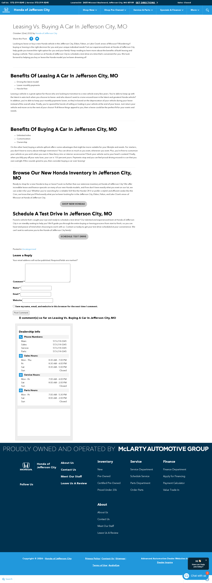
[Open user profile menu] (210, 2)
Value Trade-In (171, 490)
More (194, 10)
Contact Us (68, 469)
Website (17, 300)
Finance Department (174, 469)
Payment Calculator (174, 483)
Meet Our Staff (71, 476)
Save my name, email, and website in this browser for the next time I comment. (56, 307)
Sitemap (120, 559)
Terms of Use (99, 565)
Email (16, 294)
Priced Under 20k (107, 490)
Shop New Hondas (73, 204)
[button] (207, 10)
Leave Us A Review (74, 483)
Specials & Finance (170, 10)
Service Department (141, 469)
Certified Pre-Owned (108, 483)
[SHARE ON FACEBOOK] (31, 39)
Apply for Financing (174, 476)
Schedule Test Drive (73, 237)
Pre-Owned (103, 476)
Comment (19, 282)
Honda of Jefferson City (46, 33)
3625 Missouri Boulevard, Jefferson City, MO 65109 (108, 3)
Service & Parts (141, 10)
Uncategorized (29, 249)
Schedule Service (139, 476)
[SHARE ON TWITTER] (37, 39)
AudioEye (114, 565)
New (100, 469)
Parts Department (140, 483)
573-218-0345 (60, 341)
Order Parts (136, 490)
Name (16, 288)
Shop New (88, 10)
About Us (67, 463)
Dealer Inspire (165, 562)
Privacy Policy (92, 559)
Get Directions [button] (146, 3)
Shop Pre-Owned (114, 10)
